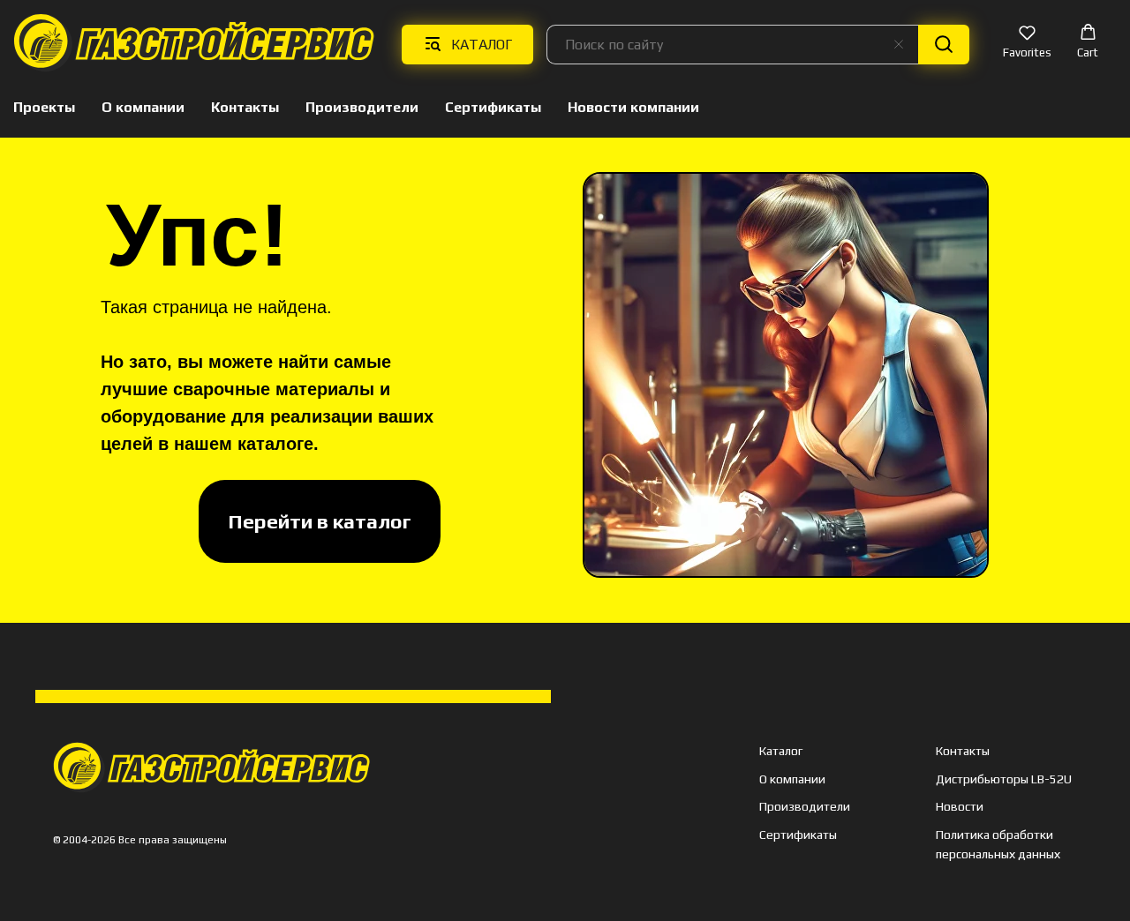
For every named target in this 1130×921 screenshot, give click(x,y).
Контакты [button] (245, 107)
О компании (143, 107)
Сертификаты (493, 107)
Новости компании (633, 107)
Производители (804, 806)
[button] (1027, 43)
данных (1037, 854)
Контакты (963, 751)
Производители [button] (361, 107)
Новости (959, 806)
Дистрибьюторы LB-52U (1004, 779)
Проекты (44, 107)
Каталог (780, 751)
